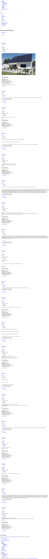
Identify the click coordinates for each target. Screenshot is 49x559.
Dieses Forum (3, 16)
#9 (3, 259)
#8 (3, 234)
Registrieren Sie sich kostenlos (16, 536)
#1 (3, 51)
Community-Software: (5, 540)
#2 (3, 96)
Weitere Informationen (32, 558)
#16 (3, 426)
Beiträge (3, 47)
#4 (3, 138)
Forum (2, 19)
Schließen (36, 558)
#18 (3, 472)
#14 (3, 378)
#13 (3, 354)
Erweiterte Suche (4, 20)
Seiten (2, 18)
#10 (3, 286)
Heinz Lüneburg (9, 84)
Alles (2, 14)
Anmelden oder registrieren (5, 9)
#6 (3, 185)
